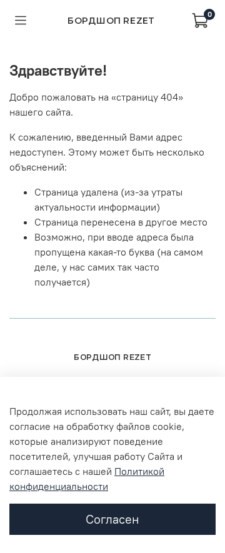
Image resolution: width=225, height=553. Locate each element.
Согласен (112, 519)
